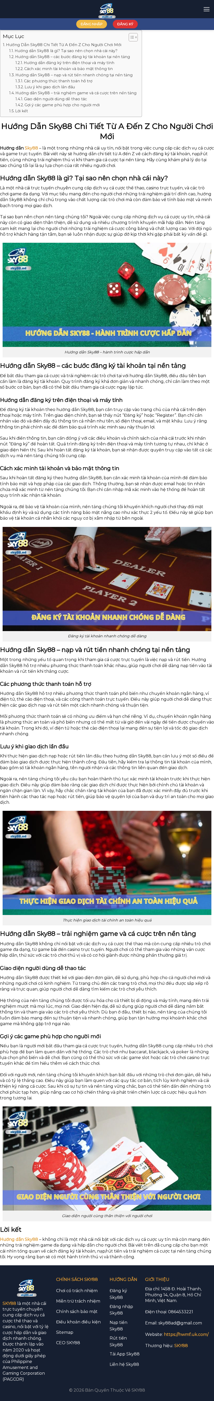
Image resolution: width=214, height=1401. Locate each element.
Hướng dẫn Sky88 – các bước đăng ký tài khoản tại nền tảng (72, 56)
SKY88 (9, 1303)
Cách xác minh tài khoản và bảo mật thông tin (68, 68)
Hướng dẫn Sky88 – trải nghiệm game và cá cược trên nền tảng (75, 93)
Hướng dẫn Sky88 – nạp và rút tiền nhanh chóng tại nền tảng (74, 75)
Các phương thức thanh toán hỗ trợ (58, 81)
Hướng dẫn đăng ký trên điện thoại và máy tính (69, 62)
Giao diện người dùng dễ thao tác (55, 99)
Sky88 (31, 148)
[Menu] (206, 9)
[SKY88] (107, 9)
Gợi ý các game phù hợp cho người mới (62, 105)
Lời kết (21, 111)
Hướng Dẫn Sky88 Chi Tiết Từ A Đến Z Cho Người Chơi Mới (63, 44)
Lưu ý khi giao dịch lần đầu (50, 87)
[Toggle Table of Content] (130, 37)
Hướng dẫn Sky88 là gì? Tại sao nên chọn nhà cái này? (66, 50)
